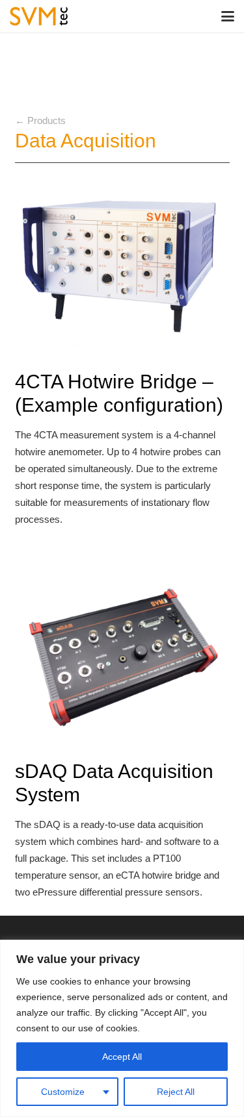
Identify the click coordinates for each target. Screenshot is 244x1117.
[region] (122, 1028)
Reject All (176, 1091)
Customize (63, 1091)
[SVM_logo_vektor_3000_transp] (39, 16)
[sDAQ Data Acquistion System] (122, 657)
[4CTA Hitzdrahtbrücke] (122, 266)
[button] (227, 16)
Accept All (122, 1056)
